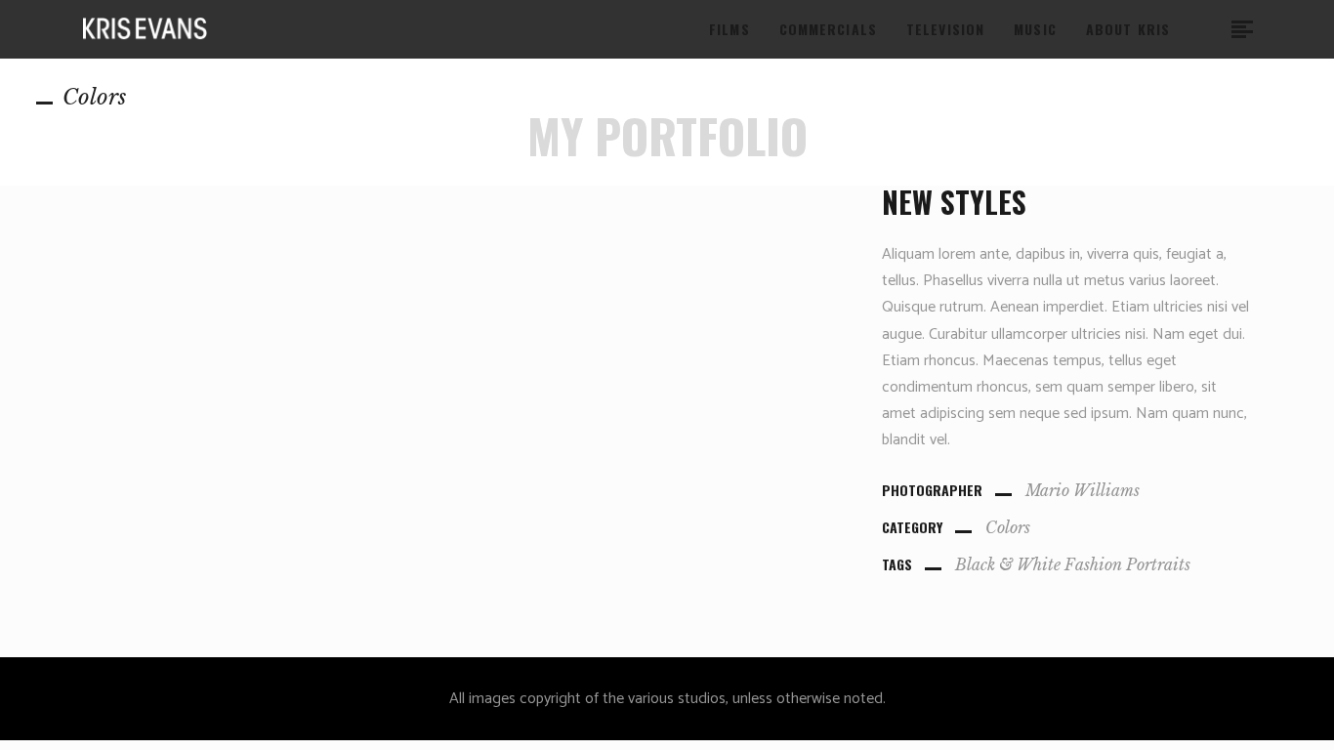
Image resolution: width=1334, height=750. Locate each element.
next (1313, 375)
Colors (1007, 527)
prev (18, 375)
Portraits (1158, 564)
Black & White (1008, 564)
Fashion (1093, 564)
